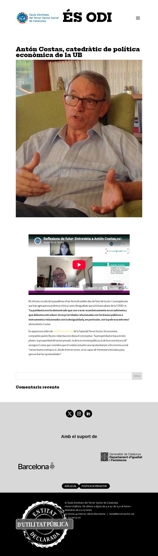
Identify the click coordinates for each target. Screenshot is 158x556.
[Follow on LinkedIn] (88, 413)
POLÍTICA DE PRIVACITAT (94, 486)
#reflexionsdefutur (63, 331)
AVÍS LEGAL (70, 486)
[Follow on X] (70, 413)
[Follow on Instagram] (79, 413)
